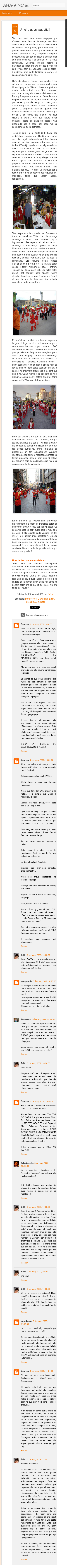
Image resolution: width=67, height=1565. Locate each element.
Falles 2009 (30, 601)
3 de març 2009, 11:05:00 (38, 1288)
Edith (50, 594)
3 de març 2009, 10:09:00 (38, 954)
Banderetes (31, 598)
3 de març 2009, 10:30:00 (38, 1063)
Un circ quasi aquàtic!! (34, 29)
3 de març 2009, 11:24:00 (41, 1370)
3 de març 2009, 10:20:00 (44, 981)
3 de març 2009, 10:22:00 (43, 1019)
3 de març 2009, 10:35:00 (38, 1206)
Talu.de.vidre (27, 1162)
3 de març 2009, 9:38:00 (41, 624)
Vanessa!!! (26, 1019)
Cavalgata (43, 598)
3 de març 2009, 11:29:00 (38, 1459)
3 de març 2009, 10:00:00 (41, 759)
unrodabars (26, 1320)
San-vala (25, 624)
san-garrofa (26, 981)
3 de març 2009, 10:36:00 (38, 1271)
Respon (24, 751)
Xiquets (41, 601)
